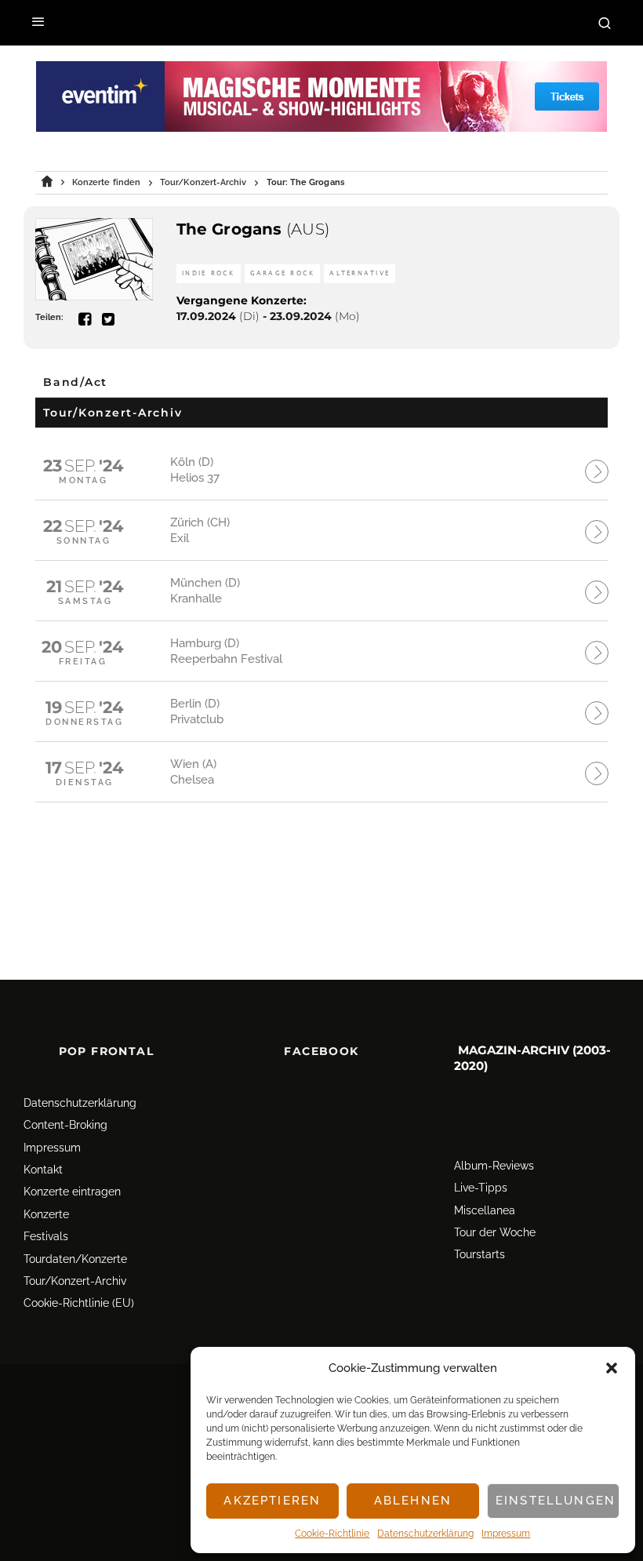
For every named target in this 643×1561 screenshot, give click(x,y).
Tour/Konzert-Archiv (75, 1281)
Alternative (359, 273)
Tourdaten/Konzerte (75, 1259)
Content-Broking (65, 1125)
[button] (611, 1368)
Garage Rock (282, 273)
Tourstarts (479, 1254)
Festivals (46, 1236)
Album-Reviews (494, 1165)
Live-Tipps (480, 1187)
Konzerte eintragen (72, 1191)
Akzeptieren (272, 1501)
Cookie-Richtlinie (332, 1533)
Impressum (505, 1533)
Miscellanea (484, 1210)
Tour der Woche (495, 1232)
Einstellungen (556, 1501)
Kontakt (43, 1169)
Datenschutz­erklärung (425, 1533)
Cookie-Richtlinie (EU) (79, 1303)
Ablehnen (413, 1501)
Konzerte (46, 1214)
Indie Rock (208, 273)
